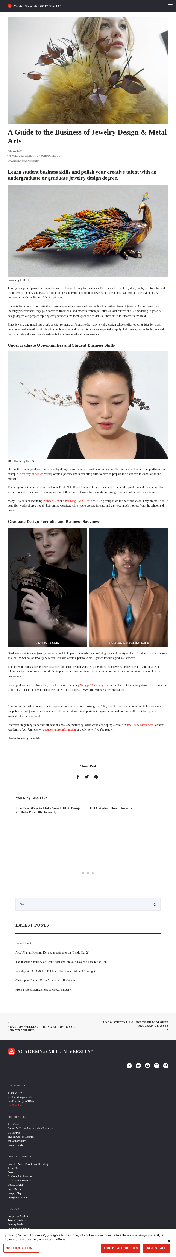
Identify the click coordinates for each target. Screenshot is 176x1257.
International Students (19, 1228)
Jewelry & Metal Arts (23, 155)
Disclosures (14, 1132)
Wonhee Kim (51, 501)
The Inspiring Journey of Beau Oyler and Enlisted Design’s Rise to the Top (61, 961)
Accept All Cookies (120, 1248)
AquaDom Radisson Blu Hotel (112, 808)
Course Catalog (15, 1184)
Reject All (156, 1248)
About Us (13, 1168)
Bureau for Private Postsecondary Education (30, 1128)
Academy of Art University (25, 160)
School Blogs (50, 155)
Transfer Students (17, 1220)
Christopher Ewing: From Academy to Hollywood (45, 980)
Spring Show (14, 1188)
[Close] (169, 1241)
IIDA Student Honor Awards (36, 808)
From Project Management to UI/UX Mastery (43, 989)
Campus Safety (15, 1144)
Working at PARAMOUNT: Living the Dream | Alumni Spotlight (55, 971)
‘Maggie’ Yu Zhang (91, 685)
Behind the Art (24, 943)
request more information (60, 729)
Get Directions (15, 1105)
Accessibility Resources (20, 1180)
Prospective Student (18, 1216)
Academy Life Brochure (20, 1176)
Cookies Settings (21, 1248)
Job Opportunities (17, 1140)
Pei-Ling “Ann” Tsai (77, 501)
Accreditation (14, 1124)
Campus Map (14, 1193)
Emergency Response (19, 1197)
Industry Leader (16, 1224)
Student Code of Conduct (20, 1136)
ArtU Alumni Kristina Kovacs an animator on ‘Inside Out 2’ (52, 952)
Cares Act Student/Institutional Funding (28, 1164)
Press (10, 1172)
